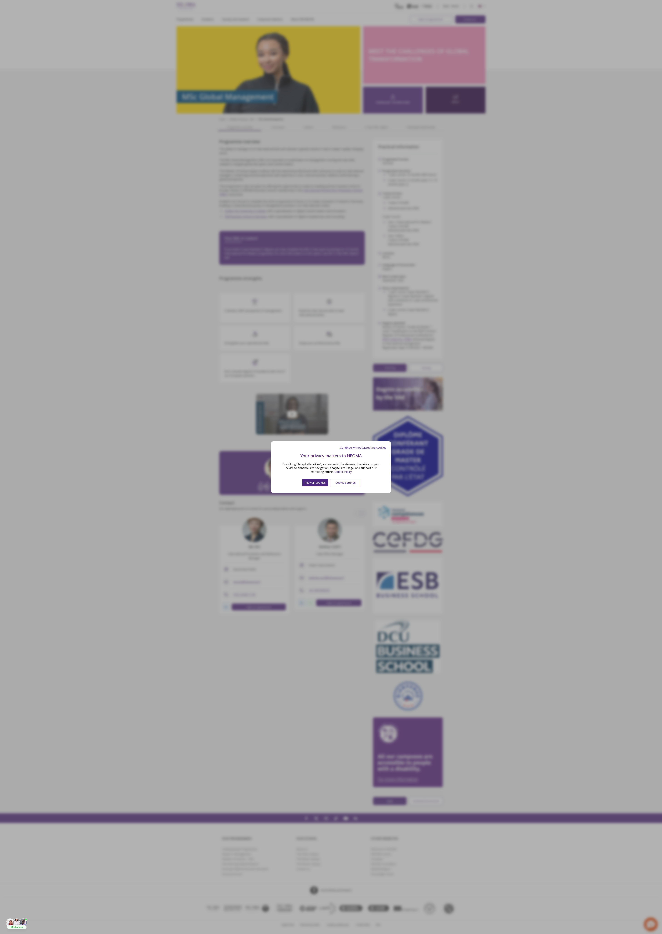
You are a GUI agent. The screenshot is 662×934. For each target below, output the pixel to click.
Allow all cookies (315, 483)
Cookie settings (345, 483)
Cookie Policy (343, 472)
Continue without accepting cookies (363, 447)
